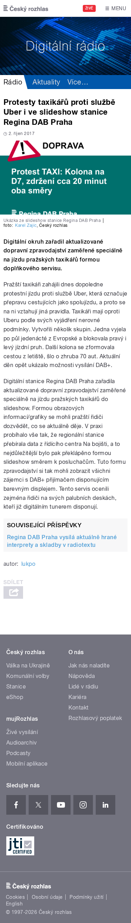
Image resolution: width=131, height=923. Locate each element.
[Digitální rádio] (65, 46)
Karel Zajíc (25, 225)
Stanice (16, 686)
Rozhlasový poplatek (95, 718)
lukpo (28, 564)
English (14, 904)
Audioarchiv (21, 742)
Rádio (12, 82)
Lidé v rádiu (83, 686)
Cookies (15, 897)
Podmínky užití (87, 897)
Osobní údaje (47, 897)
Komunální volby (27, 676)
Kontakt (78, 707)
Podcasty (18, 753)
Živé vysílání (22, 732)
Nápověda (81, 676)
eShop (14, 697)
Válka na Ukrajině (28, 665)
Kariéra (77, 697)
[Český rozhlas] (25, 8)
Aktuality (46, 82)
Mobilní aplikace (27, 763)
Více (77, 82)
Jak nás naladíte (89, 665)
